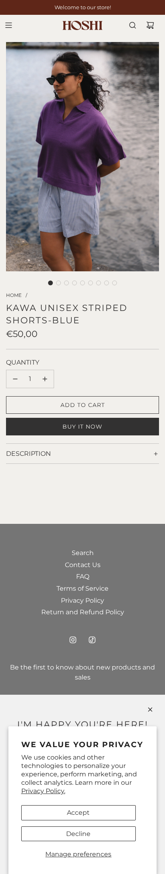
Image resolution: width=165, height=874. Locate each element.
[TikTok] (92, 640)
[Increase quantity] (45, 379)
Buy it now (82, 426)
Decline (78, 834)
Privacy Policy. (43, 791)
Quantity (22, 362)
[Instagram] (73, 640)
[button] (50, 283)
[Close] (150, 709)
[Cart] (150, 25)
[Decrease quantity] (15, 379)
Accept (78, 812)
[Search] (132, 25)
